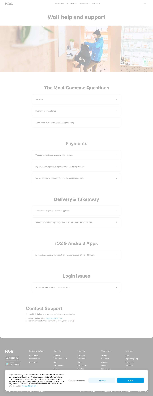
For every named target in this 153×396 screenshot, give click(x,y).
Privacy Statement (29, 386)
